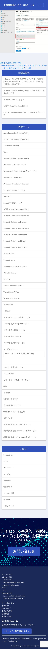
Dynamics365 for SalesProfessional (15, 184)
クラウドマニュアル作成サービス (16, 317)
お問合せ (7, 311)
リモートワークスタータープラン (16, 380)
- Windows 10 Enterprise (10, 585)
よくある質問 (8, 374)
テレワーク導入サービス (13, 367)
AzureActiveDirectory (11, 146)
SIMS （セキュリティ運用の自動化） (20, 354)
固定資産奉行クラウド (12, 405)
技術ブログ (7, 418)
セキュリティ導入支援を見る (16, 631)
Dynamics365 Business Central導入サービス (19, 171)
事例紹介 (7, 480)
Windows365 (8, 305)
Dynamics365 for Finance (12, 177)
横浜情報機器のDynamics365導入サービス (20, 431)
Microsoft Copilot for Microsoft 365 (16, 216)
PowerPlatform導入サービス (14, 286)
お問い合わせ (8, 506)
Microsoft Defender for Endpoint (15, 235)
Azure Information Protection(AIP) (15, 133)
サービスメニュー (10, 349)
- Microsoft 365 (7, 580)
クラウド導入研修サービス (14, 330)
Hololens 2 (7, 197)
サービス (7, 474)
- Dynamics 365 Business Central (13, 596)
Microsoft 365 (8, 455)
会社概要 (7, 393)
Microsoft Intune (9, 260)
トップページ (7, 574)
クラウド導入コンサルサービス (15, 324)
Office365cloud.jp (9, 273)
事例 (5, 386)
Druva (5, 152)
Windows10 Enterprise (11, 298)
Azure (5, 461)
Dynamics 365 (8, 468)
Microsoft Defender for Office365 (15, 247)
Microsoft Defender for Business (14, 222)
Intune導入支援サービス (12, 203)
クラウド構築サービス (12, 336)
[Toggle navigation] (40, 5)
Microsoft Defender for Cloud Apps (16, 228)
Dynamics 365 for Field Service (14, 165)
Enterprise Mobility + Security (14, 190)
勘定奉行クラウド (10, 399)
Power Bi (6, 279)
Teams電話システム (11, 292)
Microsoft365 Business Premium (14, 266)
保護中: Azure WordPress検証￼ (15, 106)
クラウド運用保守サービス (14, 343)
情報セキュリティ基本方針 (14, 412)
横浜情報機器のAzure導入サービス (17, 424)
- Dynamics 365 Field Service (12, 598)
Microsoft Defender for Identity (14, 241)
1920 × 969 (17, 63)
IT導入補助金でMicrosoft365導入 (16, 209)
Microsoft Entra (9, 254)
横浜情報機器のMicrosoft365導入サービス (19, 437)
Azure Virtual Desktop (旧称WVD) (16, 139)
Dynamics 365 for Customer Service (16, 158)
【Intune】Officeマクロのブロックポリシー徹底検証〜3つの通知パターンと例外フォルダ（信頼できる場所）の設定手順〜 (23, 81)
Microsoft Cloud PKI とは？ (13, 100)
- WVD (4, 590)
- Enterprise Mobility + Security (13, 582)
